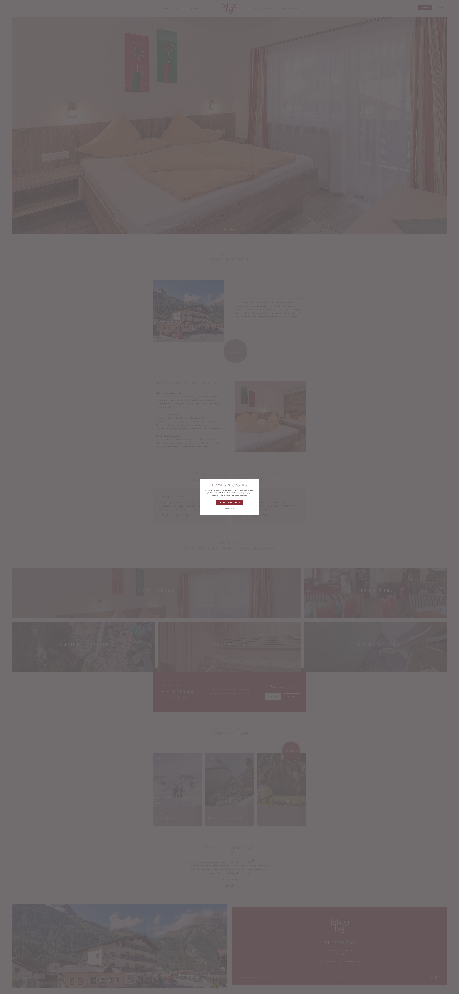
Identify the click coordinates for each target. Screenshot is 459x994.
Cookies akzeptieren (229, 502)
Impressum (243, 495)
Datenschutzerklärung (226, 495)
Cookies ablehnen (229, 508)
